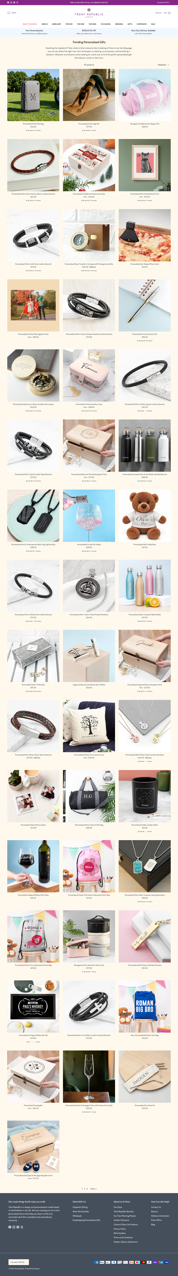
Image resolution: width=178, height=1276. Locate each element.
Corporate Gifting (80, 1207)
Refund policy (120, 1233)
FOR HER (80, 24)
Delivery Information (160, 1216)
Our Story (118, 1207)
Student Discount (121, 1220)
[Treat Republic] (89, 13)
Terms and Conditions (123, 1237)
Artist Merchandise (81, 1211)
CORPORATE (142, 24)
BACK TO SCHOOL (30, 24)
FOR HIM (69, 24)
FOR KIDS (92, 24)
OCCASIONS (105, 24)
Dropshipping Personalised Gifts (86, 1220)
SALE (153, 24)
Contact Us (156, 1207)
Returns (154, 1211)
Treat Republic (19, 1268)
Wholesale (77, 1216)
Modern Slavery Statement (125, 1242)
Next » (94, 1189)
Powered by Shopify (32, 1268)
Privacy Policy (120, 1229)
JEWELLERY (56, 24)
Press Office (156, 1220)
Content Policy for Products (126, 1224)
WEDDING (119, 24)
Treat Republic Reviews (124, 1211)
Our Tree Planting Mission (125, 1216)
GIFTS (130, 24)
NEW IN (45, 24)
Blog (153, 1224)
